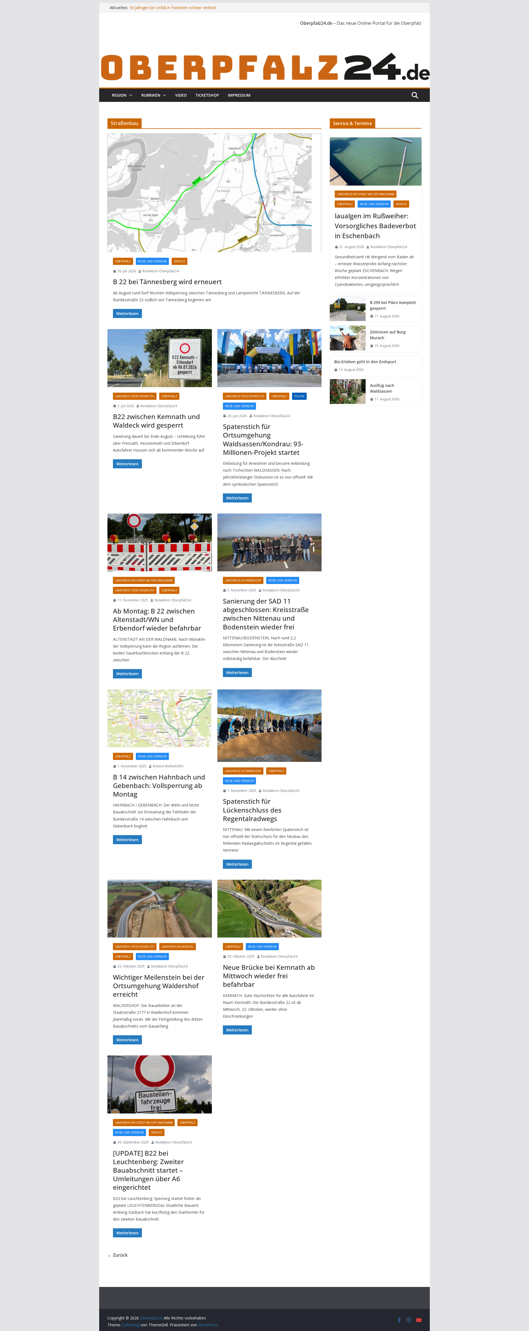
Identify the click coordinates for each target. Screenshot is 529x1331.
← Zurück (117, 1255)
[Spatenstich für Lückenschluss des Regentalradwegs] (269, 725)
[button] (129, 95)
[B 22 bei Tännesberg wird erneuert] (214, 192)
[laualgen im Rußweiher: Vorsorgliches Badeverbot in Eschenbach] (376, 161)
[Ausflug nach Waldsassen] (348, 392)
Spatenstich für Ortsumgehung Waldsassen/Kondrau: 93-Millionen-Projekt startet (263, 439)
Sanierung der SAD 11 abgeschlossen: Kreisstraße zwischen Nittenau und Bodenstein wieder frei (266, 613)
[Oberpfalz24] (264, 54)
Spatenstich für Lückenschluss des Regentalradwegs (252, 810)
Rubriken (150, 95)
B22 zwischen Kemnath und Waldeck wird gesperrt (156, 421)
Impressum (239, 95)
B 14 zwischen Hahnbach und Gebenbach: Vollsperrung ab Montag (159, 785)
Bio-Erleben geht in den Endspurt (365, 361)
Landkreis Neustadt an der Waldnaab (143, 580)
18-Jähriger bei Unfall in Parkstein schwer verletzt (172, 7)
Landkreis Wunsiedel (177, 947)
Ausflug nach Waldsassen (382, 388)
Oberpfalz (123, 261)
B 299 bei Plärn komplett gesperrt (393, 305)
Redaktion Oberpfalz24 (160, 271)
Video (181, 95)
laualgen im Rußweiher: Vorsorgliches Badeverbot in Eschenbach (375, 225)
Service (179, 261)
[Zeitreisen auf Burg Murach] (348, 339)
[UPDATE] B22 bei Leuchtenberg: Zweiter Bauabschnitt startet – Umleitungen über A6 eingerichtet (148, 1170)
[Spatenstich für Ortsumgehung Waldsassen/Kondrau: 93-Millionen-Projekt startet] (269, 358)
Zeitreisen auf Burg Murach (388, 334)
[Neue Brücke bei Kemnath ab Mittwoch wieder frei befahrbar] (269, 909)
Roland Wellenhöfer (168, 766)
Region (119, 95)
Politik (299, 396)
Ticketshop (207, 95)
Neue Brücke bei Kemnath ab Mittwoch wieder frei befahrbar (269, 976)
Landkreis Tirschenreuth (134, 396)
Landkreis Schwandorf (243, 580)
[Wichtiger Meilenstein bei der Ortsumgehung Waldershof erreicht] (159, 909)
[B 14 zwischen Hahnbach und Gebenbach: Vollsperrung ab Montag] (159, 718)
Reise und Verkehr (152, 261)
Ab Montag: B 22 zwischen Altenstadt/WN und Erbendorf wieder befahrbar (157, 619)
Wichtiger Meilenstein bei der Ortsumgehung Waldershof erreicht (158, 986)
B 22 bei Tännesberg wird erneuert (167, 281)
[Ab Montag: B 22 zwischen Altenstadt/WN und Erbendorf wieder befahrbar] (159, 543)
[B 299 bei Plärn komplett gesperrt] (348, 309)
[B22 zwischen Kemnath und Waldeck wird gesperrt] (159, 358)
